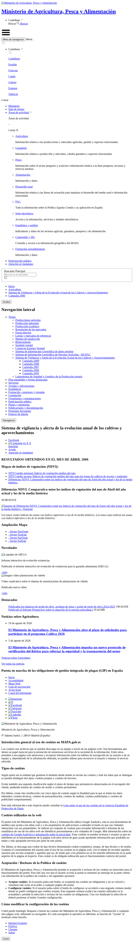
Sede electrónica (24, 213)
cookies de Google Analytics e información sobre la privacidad (35, 834)
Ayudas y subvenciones (21, 385)
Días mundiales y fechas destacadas (27, 379)
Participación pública (19, 260)
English (12, 64)
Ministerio (14, 106)
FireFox (12, 926)
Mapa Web (14, 683)
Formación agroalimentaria (30, 249)
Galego (12, 82)
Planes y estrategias (19, 404)
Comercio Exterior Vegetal (30, 348)
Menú (29, 39)
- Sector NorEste (17, 534)
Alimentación (22, 174)
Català (11, 76)
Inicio (11, 286)
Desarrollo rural (24, 186)
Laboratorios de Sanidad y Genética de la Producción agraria (48, 376)
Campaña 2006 (16, 295)
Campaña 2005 (30, 373)
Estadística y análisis (26, 225)
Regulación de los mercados (30, 329)
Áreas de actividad (18, 112)
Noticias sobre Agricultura (15, 657)
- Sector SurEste (17, 540)
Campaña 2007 (30, 367)
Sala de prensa (16, 109)
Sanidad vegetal (24, 345)
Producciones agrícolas (28, 320)
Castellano (14, 58)
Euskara (12, 88)
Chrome (12, 929)
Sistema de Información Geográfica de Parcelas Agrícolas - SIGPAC (53, 354)
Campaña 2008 (30, 363)
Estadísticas (14, 389)
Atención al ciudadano (20, 263)
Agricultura (21, 136)
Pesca (18, 159)
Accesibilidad (15, 680)
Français (13, 70)
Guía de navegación (19, 686)
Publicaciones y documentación (25, 407)
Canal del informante (19, 693)
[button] (67, 39)
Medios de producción (27, 338)
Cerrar (6, 938)
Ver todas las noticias (12, 663)
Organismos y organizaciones (24, 398)
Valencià (13, 94)
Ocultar (6, 302)
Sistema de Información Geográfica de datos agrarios (44, 351)
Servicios (13, 382)
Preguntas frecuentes (19, 411)
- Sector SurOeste (18, 537)
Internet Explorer (17, 923)
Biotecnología (23, 342)
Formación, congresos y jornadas (26, 392)
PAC (18, 201)
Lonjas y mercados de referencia (33, 335)
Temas (12, 316)
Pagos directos (23, 332)
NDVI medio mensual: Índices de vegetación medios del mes (42, 473)
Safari (11, 932)
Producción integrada (27, 323)
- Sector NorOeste (18, 531)
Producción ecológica (27, 326)
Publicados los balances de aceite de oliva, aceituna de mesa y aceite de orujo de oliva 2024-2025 (61, 606)
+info (4, 572)
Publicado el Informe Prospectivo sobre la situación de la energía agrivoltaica (50, 609)
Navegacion (9, 420)
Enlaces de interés (18, 414)
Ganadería (21, 147)
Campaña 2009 (30, 360)
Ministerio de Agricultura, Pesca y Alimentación (58, 11)
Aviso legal (14, 689)
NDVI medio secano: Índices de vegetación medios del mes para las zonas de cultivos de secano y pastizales (67, 476)
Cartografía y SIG (25, 237)
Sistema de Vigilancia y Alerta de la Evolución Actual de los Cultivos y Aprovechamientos (58, 292)
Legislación (14, 395)
